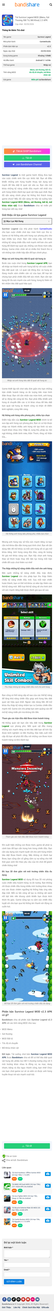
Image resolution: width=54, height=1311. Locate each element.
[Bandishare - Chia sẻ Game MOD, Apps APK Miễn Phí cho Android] (27, 5)
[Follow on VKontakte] (37, 1299)
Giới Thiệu (6, 1307)
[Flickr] (33, 1299)
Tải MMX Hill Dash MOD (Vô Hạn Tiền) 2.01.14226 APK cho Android (26, 1185)
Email (7, 1270)
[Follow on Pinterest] (23, 1299)
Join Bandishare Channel (29, 164)
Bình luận (8, 1247)
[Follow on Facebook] (4, 1299)
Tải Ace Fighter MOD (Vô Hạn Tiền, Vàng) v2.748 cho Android (24, 1197)
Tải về (29, 157)
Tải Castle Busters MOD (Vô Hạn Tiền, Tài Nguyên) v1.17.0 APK (26, 1220)
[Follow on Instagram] (9, 1299)
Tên (6, 1260)
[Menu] (3, 4)
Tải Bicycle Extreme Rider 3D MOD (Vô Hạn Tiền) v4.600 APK (26, 1209)
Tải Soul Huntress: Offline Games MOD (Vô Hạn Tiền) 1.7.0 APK (26, 1174)
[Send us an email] (18, 1299)
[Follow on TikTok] (14, 1299)
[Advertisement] (27, 114)
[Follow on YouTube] (28, 1299)
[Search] (51, 5)
